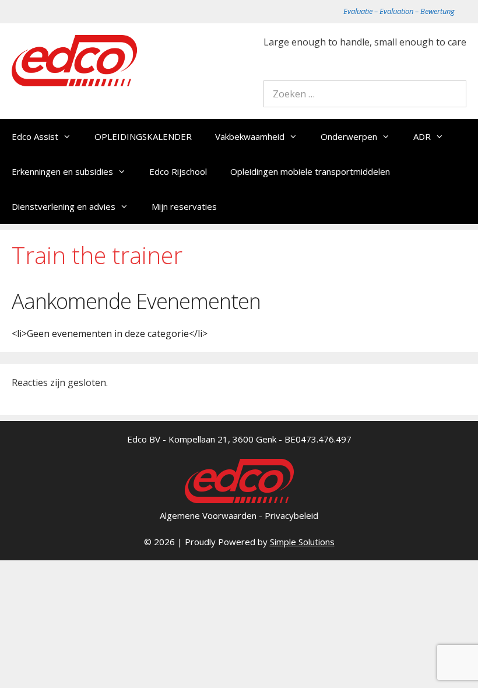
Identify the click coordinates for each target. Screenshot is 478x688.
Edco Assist (35, 136)
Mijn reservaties (184, 206)
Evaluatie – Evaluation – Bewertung (399, 11)
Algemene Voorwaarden (208, 515)
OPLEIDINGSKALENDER (143, 136)
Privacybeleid (291, 515)
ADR (422, 136)
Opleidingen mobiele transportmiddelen (310, 171)
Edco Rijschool (178, 171)
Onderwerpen (349, 136)
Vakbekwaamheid (249, 136)
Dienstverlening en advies (63, 206)
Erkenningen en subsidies (62, 171)
